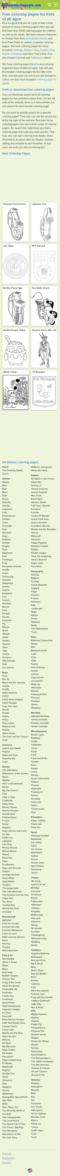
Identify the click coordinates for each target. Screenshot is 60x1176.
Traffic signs (37, 1130)
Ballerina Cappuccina (41, 640)
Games (35, 475)
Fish (4, 556)
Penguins (7, 620)
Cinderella (7, 800)
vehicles (43, 38)
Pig (3, 623)
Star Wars (7, 1100)
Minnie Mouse (9, 851)
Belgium (35, 578)
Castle (34, 741)
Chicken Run (8, 979)
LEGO (5, 696)
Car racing (36, 842)
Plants (34, 618)
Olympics (35, 921)
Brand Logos (37, 734)
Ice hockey (36, 849)
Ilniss (33, 765)
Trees (34, 632)
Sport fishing (37, 866)
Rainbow (35, 622)
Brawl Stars (37, 499)
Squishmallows (38, 1054)
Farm (33, 755)
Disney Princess (10, 810)
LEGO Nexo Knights (12, 699)
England (35, 588)
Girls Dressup (38, 667)
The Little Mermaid (11, 891)
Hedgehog (7, 583)
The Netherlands (39, 628)
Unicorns (6, 657)
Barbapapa (36, 957)
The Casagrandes (11, 1117)
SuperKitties (8, 881)
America (35, 574)
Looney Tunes (9, 1026)
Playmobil (36, 788)
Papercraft (36, 824)
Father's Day (47, 50)
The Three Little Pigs (12, 1127)
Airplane (35, 1083)
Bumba (34, 980)
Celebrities (36, 744)
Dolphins (6, 539)
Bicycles (35, 1090)
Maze (5, 940)
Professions (37, 792)
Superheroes (8, 758)
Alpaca (5, 482)
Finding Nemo (9, 817)
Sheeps (6, 633)
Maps (34, 611)
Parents (6, 1153)
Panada (6, 613)
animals (30, 38)
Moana (5, 854)
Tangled (6, 884)
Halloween (37, 57)
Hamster (6, 580)
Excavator (36, 1103)
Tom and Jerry (9, 1137)
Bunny (5, 499)
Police (5, 719)
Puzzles (6, 947)
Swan (5, 647)
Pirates (5, 713)
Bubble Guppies (10, 975)
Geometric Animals (11, 566)
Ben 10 (5, 679)
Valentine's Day (39, 938)
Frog (4, 563)
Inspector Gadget (11, 1009)
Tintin (5, 761)
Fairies (34, 664)
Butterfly (6, 502)
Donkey (6, 542)
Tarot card (36, 802)
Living (34, 771)
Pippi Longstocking (11, 1060)
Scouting (35, 798)
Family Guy (8, 996)
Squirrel (6, 644)
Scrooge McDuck (11, 874)
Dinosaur (6, 532)
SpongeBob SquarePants (15, 1097)
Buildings (35, 738)
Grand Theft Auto (39, 519)
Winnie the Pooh (10, 908)
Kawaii (34, 768)
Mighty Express (39, 1014)
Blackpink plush (39, 650)
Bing (33, 967)
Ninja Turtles (8, 1050)
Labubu (35, 674)
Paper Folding (38, 820)
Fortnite (35, 512)
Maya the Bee (9, 1036)
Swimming (36, 869)
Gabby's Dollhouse (40, 1000)
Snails (5, 637)
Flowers (35, 595)
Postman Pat (37, 1031)
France (34, 598)
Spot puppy (37, 1051)
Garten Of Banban (40, 515)
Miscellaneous (39, 731)
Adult (5, 467)
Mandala (35, 712)
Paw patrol (7, 1056)
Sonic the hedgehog (41, 556)
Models (34, 691)
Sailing (34, 856)
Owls (4, 610)
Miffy (33, 1010)
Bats (4, 485)
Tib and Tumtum (39, 1071)
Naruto (5, 709)
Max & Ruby (37, 1007)
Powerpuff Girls (39, 694)
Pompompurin (38, 1027)
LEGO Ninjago (9, 703)
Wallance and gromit (41, 467)
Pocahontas (8, 864)
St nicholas (36, 928)
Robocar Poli (8, 726)
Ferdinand (7, 999)
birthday (18, 50)
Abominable (8, 958)
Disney (6, 766)
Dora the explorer (40, 990)
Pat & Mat (7, 1053)
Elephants (7, 553)
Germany (35, 601)
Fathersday (37, 901)
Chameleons (8, 515)
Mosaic (34, 775)
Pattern (34, 782)
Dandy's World (38, 502)
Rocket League (38, 553)
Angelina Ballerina (40, 953)
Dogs (5, 536)
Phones (35, 785)
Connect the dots (11, 927)
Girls (33, 637)
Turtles (5, 654)
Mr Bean (6, 1043)
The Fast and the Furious (15, 736)
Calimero (35, 984)
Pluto (4, 861)
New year (36, 918)
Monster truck (38, 1117)
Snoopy (35, 1048)
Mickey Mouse (9, 847)
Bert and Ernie (38, 960)
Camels (6, 505)
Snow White (8, 878)
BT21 (33, 977)
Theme (34, 877)
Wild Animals (8, 660)
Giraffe (5, 569)
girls (36, 64)
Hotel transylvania (11, 1006)
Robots (5, 729)
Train (33, 1133)
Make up (35, 684)
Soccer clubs (37, 862)
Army (5, 676)
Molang (35, 1017)
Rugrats (6, 1070)
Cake (33, 654)
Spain (34, 625)
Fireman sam (37, 994)
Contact (6, 1162)
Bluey (5, 969)
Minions (6, 1039)
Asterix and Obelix (11, 748)
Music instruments (40, 778)
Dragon (6, 546)
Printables (36, 817)
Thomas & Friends (40, 1068)
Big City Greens (10, 790)
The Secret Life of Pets (13, 1124)
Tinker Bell (7, 898)
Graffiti (5, 689)
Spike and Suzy (10, 755)
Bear (4, 488)
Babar (5, 965)
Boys (5, 672)
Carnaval (35, 891)
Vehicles (35, 1080)
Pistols (5, 716)
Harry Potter (8, 1002)
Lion (4, 596)
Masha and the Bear (12, 1033)
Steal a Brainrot (39, 559)
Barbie (34, 643)
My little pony (9, 1046)
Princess (35, 697)
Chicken (6, 519)
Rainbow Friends (39, 546)
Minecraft (35, 536)
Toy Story (7, 901)
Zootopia (6, 911)
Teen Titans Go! (10, 1107)
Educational (8, 916)
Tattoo (34, 805)
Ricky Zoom (8, 723)
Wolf (4, 664)
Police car (36, 1123)
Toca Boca (36, 566)
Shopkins (35, 707)
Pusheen (35, 701)
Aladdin (6, 780)
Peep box (36, 827)
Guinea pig (7, 576)
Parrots (6, 617)
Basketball (36, 839)
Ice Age (6, 834)
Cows (5, 522)
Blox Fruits (36, 495)
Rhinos (5, 627)
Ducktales (7, 992)
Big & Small (37, 963)
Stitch (5, 1103)
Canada (35, 581)
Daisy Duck (8, 804)
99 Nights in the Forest (42, 478)
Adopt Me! (36, 482)
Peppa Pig (36, 1024)
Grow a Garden (39, 522)
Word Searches (10, 950)
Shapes (35, 1037)
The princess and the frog (15, 895)
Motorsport (36, 852)
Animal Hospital (39, 492)
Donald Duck (8, 814)
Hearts (34, 670)
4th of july (36, 881)
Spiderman (7, 1093)
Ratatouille (7, 1066)
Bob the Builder (39, 973)
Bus (33, 1096)
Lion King (7, 844)
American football (40, 835)
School (34, 795)
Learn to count (9, 933)
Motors (34, 1120)
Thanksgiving (37, 935)
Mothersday (37, 914)
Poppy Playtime (39, 542)
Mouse (5, 607)
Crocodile (7, 526)
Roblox (34, 549)
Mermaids (36, 687)
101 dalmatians (10, 770)
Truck (34, 1137)
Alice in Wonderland (12, 783)
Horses (5, 586)
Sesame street (38, 1034)
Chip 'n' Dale (8, 797)
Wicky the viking (39, 470)
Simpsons (7, 1080)
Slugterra (7, 1087)
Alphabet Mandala (40, 716)
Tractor (34, 1127)
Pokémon (36, 539)
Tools (5, 740)
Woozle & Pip (37, 1075)
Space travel (8, 733)
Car (33, 1100)
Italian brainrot (9, 692)
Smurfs (5, 1090)
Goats (5, 573)
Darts (33, 845)
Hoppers (6, 827)
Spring (34, 925)
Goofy (5, 824)
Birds (4, 492)
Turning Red (8, 905)
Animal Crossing (39, 488)
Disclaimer (8, 1158)
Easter (6, 54)
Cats (4, 512)
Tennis (34, 872)
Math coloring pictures (13, 937)
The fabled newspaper (42, 1061)
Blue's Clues (37, 970)
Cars (4, 793)
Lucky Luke (8, 1029)
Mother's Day (31, 50)
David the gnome (11, 985)
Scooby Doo (8, 1073)
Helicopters (36, 1110)
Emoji (34, 751)
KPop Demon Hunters (13, 1019)
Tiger (4, 650)
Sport (34, 832)
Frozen (5, 820)
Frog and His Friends (41, 997)
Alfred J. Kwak (9, 962)
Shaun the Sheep (40, 1041)
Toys (33, 812)
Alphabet (6, 920)
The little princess (40, 1064)
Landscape (36, 608)
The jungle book (10, 888)
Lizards (6, 600)
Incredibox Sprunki (40, 526)
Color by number (10, 923)
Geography (37, 571)
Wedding (35, 941)
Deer (4, 529)
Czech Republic (39, 585)
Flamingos (7, 559)
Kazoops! (7, 1016)
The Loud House (10, 1120)
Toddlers (36, 950)
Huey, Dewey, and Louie (14, 830)
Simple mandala (39, 726)
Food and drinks (39, 758)
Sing (4, 1083)
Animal (6, 478)
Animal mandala (39, 719)
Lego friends (37, 677)
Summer (35, 931)
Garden (35, 761)
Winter (34, 945)
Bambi (5, 787)
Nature (34, 615)
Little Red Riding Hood (13, 1023)
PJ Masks (7, 1063)
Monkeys (6, 603)
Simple (34, 1044)
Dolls (33, 660)
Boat (33, 1093)
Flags (34, 591)
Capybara (7, 509)
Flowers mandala (39, 723)
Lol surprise (37, 681)
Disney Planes (9, 807)
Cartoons (7, 745)
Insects (5, 590)
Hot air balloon (38, 1113)
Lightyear (7, 841)
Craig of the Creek (11, 982)
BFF (33, 647)
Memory (6, 943)
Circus (34, 748)
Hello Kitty (36, 1004)
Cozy (33, 657)
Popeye (6, 751)
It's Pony (6, 1012)
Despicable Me (9, 989)
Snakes (6, 640)
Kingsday (35, 911)
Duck (4, 549)
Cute (33, 987)
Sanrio (34, 704)
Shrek (5, 1076)
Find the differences (12, 930)
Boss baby (7, 972)
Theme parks (37, 808)
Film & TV (7, 955)
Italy (33, 605)
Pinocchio (7, 857)
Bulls (4, 495)
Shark (5, 630)
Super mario (37, 563)
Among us (36, 485)
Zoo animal (8, 667)
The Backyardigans (41, 1058)
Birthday (35, 887)
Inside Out (7, 837)
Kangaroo (7, 593)
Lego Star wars (10, 706)
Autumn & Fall (38, 884)
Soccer (34, 859)
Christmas (16, 54)
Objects (35, 1021)
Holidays (35, 908)
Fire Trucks (36, 1107)
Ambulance (36, 1086)
